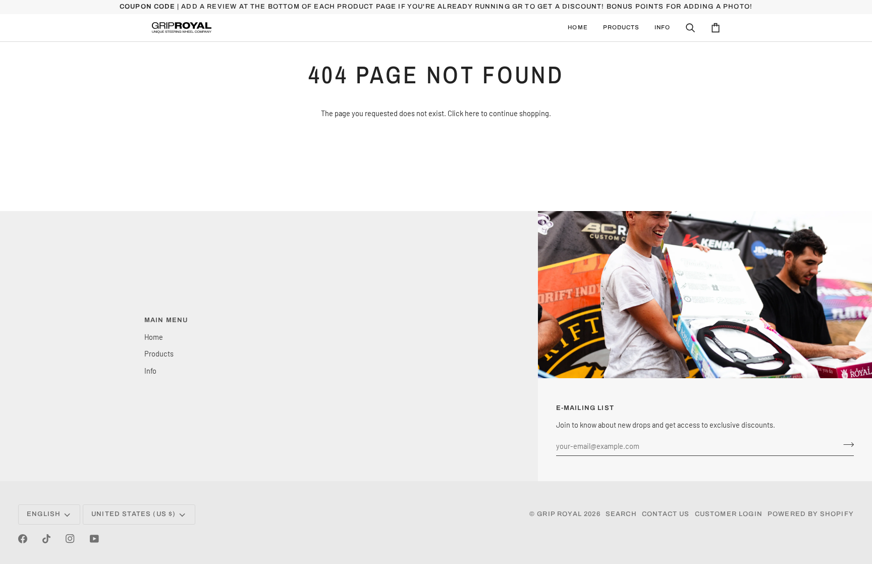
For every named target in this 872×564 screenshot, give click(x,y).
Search (621, 514)
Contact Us (666, 514)
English (44, 514)
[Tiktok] (46, 538)
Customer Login (728, 514)
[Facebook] (22, 538)
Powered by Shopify (811, 514)
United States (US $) (133, 514)
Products (159, 353)
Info (150, 370)
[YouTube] (94, 538)
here (472, 113)
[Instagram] (70, 538)
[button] (621, 27)
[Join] (845, 444)
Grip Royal (559, 514)
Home (153, 336)
